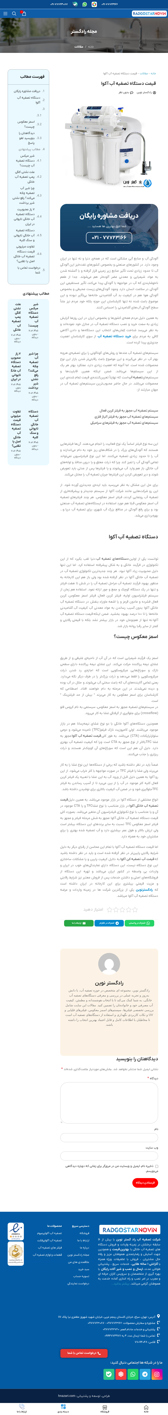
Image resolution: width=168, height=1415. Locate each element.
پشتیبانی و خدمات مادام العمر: (137, 1329)
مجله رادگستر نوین (78, 1255)
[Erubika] (121, 1374)
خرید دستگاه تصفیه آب (114, 336)
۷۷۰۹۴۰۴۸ (141, 1342)
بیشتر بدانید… (120, 1284)
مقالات (78, 47)
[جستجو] (14, 13)
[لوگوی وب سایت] (149, 13)
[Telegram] (145, 1374)
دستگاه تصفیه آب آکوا (28, 100)
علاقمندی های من (78, 1262)
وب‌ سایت (152, 1148)
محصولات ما (54, 1226)
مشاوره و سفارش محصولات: (138, 1323)
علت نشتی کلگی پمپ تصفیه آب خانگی (25, 177)
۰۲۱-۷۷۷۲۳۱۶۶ (110, 4)
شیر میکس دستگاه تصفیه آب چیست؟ (25, 161)
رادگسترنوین (144, 890)
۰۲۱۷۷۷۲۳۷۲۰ (111, 1329)
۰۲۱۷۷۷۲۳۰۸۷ (96, 1323)
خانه (91, 47)
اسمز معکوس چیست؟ (26, 124)
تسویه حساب (81, 1276)
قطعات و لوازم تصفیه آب (47, 1255)
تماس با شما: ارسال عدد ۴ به (138, 1336)
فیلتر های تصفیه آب (50, 1248)
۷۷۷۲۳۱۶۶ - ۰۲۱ (109, 237)
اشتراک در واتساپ (137, 923)
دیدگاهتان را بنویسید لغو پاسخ (27, 138)
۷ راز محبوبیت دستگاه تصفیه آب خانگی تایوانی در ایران (24, 216)
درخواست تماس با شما (29, 270)
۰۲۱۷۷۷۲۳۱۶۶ (114, 1323)
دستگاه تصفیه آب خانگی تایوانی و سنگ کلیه (24, 235)
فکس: (151, 1342)
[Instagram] (157, 1374)
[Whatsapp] (133, 1374)
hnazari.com (66, 1396)
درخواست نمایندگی (78, 1283)
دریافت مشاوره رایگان (27, 91)
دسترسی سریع (80, 1226)
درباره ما (84, 1248)
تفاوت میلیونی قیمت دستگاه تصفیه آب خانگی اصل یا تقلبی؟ (24, 254)
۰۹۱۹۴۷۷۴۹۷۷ (113, 1336)
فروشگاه (84, 1233)
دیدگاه (152, 1078)
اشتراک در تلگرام (107, 923)
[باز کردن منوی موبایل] (5, 13)
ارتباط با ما (76, 923)
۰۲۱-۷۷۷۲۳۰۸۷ (59, 4)
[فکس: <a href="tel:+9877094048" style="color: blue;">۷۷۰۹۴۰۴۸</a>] (158, 1342)
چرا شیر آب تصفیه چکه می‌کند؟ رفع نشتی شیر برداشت (23, 195)
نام (156, 1129)
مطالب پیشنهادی (29, 149)
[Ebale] (108, 1374)
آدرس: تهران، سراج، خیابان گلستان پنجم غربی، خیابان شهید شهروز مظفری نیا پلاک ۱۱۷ (106, 1317)
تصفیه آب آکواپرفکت (49, 1240)
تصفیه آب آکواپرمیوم (49, 1233)
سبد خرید (83, 1269)
